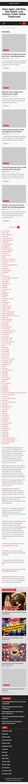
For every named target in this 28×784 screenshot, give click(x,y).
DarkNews (10, 780)
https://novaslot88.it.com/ (9, 402)
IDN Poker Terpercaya (8, 259)
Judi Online (12, 606)
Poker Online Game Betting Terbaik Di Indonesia (14, 678)
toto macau (5, 396)
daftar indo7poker (7, 319)
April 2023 (5, 755)
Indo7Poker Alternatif (8, 342)
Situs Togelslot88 (7, 244)
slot (3, 274)
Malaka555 (5, 317)
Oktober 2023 (6, 743)
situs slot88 (5, 415)
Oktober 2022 (6, 764)
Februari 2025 (6, 737)
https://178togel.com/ (8, 312)
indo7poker (5, 400)
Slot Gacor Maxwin (7, 250)
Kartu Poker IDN (7, 340)
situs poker (5, 323)
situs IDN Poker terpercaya (10, 562)
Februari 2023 (6, 761)
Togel (18, 608)
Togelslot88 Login (7, 238)
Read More (6, 68)
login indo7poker (7, 321)
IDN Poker (5, 236)
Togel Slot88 (5, 231)
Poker (3, 346)
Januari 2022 (5, 767)
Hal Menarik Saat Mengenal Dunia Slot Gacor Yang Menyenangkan (14, 43)
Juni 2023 (4, 749)
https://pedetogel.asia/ (8, 438)
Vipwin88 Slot (6, 246)
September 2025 (7, 731)
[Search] (20, 23)
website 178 (5, 310)
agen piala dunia (7, 406)
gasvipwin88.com (7, 270)
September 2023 (7, 746)
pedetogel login (6, 488)
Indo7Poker (5, 325)
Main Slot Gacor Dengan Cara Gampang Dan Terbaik (14, 81)
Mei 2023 (4, 752)
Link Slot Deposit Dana (8, 398)
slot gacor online (7, 423)
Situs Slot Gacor (6, 255)
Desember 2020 (6, 770)
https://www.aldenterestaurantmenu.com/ (14, 393)
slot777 (4, 366)
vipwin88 (4, 267)
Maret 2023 (5, 758)
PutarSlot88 (5, 334)
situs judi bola (6, 378)
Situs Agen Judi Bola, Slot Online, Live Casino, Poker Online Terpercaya (14, 13)
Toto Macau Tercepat (8, 261)
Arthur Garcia (6, 58)
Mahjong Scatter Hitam (8, 331)
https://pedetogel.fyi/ (8, 442)
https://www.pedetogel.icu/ (10, 440)
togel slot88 (5, 443)
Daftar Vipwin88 (6, 251)
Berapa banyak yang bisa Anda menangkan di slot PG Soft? (14, 118)
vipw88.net (5, 272)
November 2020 (6, 774)
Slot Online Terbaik (7, 299)
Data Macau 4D (6, 283)
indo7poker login (7, 363)
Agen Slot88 (5, 379)
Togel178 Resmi (6, 308)
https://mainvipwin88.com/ (9, 265)
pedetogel (5, 372)
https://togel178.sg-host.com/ (10, 315)
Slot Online (6, 50)
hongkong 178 (6, 302)
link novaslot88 (6, 344)
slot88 (4, 291)
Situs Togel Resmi (7, 235)
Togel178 (4, 304)
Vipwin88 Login (6, 248)
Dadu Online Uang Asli (8, 359)
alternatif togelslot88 (8, 395)
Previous (11, 227)
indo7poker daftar (7, 361)
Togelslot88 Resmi (7, 240)
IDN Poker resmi (18, 447)
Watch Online (24, 23)
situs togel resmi (7, 289)
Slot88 (4, 257)
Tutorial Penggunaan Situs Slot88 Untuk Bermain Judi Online (14, 156)
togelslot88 (5, 268)
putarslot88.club (6, 327)
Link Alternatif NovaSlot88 (9, 278)
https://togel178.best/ (8, 314)
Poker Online (6, 608)
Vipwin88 (4, 263)
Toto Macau (5, 253)
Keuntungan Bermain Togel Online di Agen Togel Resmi (14, 652)
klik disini (4, 300)
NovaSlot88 (5, 282)
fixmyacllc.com (6, 276)
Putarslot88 (5, 417)
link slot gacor (6, 408)
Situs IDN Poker (6, 545)
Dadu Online (5, 355)
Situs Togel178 (6, 383)
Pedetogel (5, 295)
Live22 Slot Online (12, 469)
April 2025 (5, 734)
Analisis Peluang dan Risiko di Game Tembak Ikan (14, 627)
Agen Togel (5, 233)
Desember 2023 (6, 740)
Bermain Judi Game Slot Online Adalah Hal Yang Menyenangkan (14, 194)
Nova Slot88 (5, 280)
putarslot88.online (7, 332)
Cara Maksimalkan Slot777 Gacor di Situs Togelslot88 (14, 601)
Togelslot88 (5, 242)
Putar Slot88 (5, 329)
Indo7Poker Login (7, 338)
